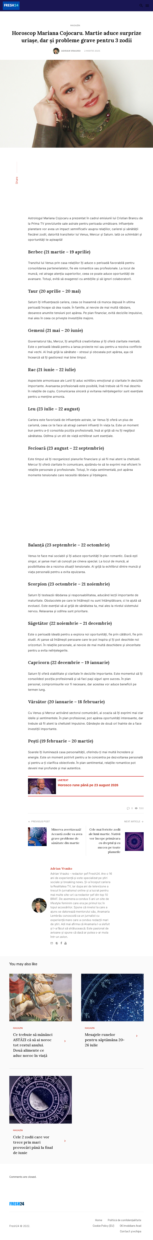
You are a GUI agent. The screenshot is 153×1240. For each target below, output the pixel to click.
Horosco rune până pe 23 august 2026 (88, 785)
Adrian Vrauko (71, 51)
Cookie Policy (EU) (103, 1225)
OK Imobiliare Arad (130, 1225)
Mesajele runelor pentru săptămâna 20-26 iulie (104, 1039)
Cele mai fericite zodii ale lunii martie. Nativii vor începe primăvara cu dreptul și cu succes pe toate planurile (104, 841)
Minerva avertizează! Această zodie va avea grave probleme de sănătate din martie (66, 836)
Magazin (75, 25)
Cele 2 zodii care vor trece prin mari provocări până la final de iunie (33, 1145)
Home (98, 1220)
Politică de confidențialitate (124, 1220)
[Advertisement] (86, 184)
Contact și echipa (130, 1231)
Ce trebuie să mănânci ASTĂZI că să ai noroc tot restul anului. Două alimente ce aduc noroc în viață (32, 1045)
